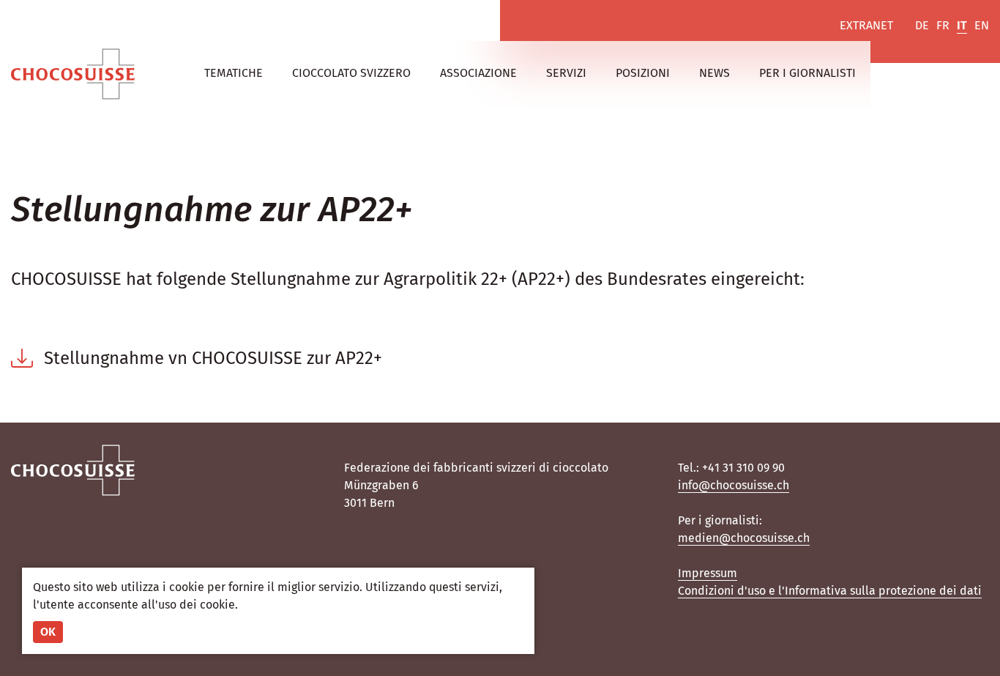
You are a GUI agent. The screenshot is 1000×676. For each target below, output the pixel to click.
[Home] (73, 74)
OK (48, 632)
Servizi (566, 73)
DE (922, 25)
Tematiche (233, 73)
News (714, 73)
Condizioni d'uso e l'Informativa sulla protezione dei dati (830, 591)
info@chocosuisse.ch (733, 485)
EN (981, 25)
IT (962, 25)
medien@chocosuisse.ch (744, 538)
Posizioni (643, 73)
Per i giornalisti (807, 73)
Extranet (866, 25)
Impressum (707, 573)
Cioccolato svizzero (351, 73)
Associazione (478, 73)
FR (942, 25)
